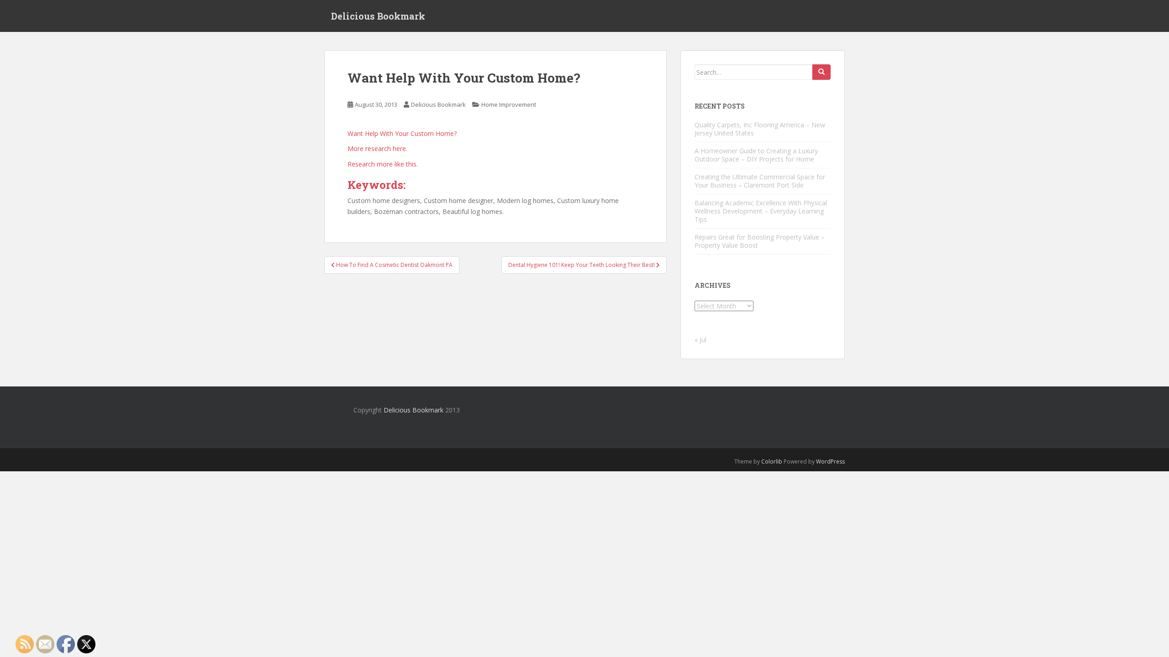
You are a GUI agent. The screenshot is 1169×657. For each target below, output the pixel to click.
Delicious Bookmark (378, 16)
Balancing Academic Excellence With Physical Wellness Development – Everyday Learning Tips (761, 211)
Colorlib (771, 461)
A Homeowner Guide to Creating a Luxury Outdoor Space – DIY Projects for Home (756, 154)
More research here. (377, 148)
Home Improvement (508, 104)
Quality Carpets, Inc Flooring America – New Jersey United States (760, 128)
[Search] (821, 72)
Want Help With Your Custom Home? (402, 133)
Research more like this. (383, 164)
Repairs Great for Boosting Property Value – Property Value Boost (760, 241)
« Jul (700, 339)
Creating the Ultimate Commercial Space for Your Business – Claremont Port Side (760, 180)
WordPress (830, 461)
